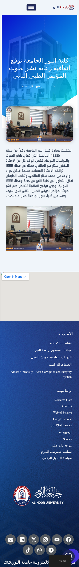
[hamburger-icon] (31, 7)
